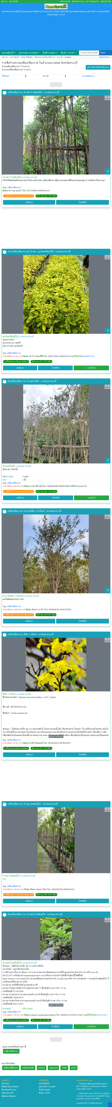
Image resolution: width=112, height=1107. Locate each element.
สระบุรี (59, 57)
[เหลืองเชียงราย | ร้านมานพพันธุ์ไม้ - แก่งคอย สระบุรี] (56, 840)
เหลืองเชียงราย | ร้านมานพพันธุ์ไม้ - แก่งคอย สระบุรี (33, 804)
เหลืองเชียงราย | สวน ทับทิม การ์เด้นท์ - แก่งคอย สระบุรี (34, 511)
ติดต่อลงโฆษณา (9, 1096)
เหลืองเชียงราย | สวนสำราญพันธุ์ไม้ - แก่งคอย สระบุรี (33, 92)
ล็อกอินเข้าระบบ (78, 1)
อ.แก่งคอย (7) (88, 76)
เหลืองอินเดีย (28, 1068)
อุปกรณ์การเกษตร (28, 52)
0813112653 (101, 1015)
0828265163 (89, 356)
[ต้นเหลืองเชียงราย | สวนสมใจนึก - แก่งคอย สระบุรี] (56, 424)
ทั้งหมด (5, 76)
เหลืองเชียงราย (14, 187)
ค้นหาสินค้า (13, 1)
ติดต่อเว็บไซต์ (106, 1)
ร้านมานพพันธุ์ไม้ (11, 875)
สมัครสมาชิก (65, 1)
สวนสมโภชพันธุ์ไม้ (12, 962)
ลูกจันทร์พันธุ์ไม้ (10, 336)
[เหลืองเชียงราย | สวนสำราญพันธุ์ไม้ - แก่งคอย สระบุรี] (56, 135)
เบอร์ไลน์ (91, 368)
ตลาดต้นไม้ (8, 52)
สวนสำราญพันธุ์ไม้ (12, 177)
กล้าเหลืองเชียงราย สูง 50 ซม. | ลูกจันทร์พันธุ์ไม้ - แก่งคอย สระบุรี (39, 251)
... (109, 53)
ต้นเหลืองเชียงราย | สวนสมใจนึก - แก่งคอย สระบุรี (32, 381)
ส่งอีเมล (29, 202)
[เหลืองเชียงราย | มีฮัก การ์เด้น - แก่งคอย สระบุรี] (56, 664)
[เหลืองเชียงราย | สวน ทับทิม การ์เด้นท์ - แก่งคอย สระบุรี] (56, 553)
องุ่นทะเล (53, 1068)
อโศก (64, 1068)
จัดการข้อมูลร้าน (92, 1)
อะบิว (73, 1068)
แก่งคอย (26, 177)
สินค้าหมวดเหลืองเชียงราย (45, 57)
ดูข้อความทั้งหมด (56, 736)
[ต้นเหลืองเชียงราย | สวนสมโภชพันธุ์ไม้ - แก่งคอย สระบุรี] (56, 939)
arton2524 (82, 486)
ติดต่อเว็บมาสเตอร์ (10, 1086)
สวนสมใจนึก (9, 466)
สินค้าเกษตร (49, 52)
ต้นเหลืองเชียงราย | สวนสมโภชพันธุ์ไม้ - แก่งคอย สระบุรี (35, 914)
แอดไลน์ (91, 498)
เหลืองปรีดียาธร (11, 1068)
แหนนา (41, 1068)
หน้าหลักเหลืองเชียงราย (98, 67)
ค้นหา (103, 53)
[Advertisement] (56, 33)
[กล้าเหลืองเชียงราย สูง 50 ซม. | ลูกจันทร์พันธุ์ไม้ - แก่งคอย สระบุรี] (56, 294)
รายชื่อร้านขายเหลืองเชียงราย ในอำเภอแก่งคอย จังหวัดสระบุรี (39, 62)
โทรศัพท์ (82, 202)
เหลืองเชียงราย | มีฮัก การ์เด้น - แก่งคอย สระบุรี (30, 634)
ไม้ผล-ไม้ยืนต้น (26, 57)
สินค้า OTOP (67, 52)
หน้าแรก (4, 1)
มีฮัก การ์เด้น (9, 694)
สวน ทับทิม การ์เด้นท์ (13, 596)
